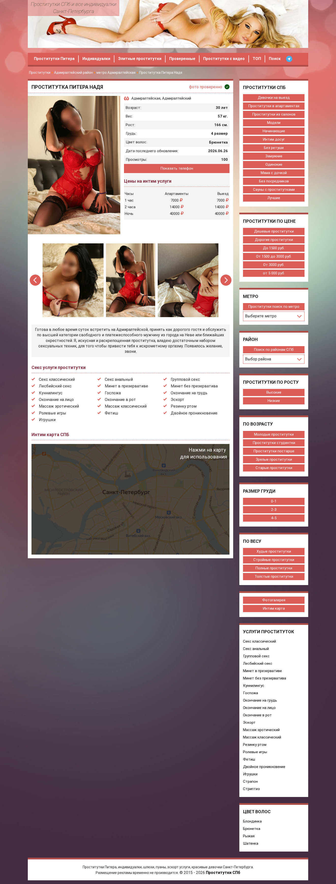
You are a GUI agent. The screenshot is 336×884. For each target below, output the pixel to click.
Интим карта (274, 608)
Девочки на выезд (274, 97)
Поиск (275, 58)
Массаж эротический (59, 406)
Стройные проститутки (273, 560)
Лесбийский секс (55, 386)
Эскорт (177, 399)
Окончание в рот (120, 399)
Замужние (273, 156)
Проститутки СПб (223, 872)
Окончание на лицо (56, 399)
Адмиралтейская (145, 98)
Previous (35, 280)
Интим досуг (274, 139)
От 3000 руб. (273, 265)
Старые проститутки (274, 468)
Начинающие (274, 131)
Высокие (273, 392)
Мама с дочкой (274, 173)
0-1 (273, 501)
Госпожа (113, 393)
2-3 (273, 509)
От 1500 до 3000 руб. (274, 256)
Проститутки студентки (274, 443)
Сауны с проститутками (274, 189)
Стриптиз (251, 789)
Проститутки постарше (273, 451)
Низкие (274, 400)
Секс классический (57, 379)
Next (226, 280)
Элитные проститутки (139, 58)
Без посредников (274, 181)
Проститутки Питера (54, 58)
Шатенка (250, 843)
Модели (273, 122)
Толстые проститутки (274, 576)
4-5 (273, 518)
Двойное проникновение (194, 413)
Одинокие (273, 164)
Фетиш (111, 413)
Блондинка (252, 821)
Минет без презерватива (194, 386)
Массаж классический (126, 406)
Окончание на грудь (189, 393)
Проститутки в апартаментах (273, 106)
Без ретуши (274, 148)
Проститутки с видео (224, 58)
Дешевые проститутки (274, 231)
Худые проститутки (274, 551)
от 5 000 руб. (274, 273)
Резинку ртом (184, 406)
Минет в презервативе (126, 386)
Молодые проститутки (274, 434)
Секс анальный (119, 379)
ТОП (257, 58)
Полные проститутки (273, 568)
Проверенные (182, 58)
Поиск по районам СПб (274, 349)
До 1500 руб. (274, 248)
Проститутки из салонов (273, 114)
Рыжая (249, 836)
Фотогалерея (273, 600)
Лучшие (273, 198)
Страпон (250, 781)
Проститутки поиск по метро (273, 306)
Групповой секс (185, 379)
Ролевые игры (52, 413)
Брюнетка (251, 828)
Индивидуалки (96, 58)
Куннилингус (50, 393)
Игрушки (47, 419)
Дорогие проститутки (274, 239)
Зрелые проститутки (274, 459)
